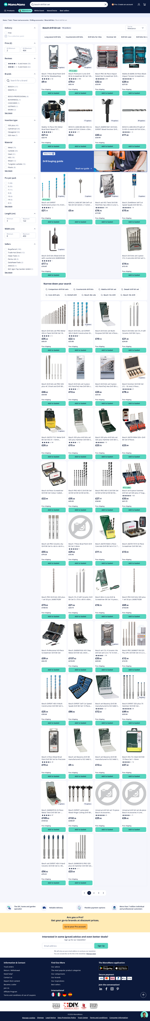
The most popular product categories (66, 970)
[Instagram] (112, 989)
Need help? (8, 974)
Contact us (8, 977)
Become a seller (10, 984)
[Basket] (144, 4)
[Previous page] (84, 893)
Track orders (9, 967)
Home (5, 20)
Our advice (55, 967)
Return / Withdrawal (12, 970)
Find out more (91, 954)
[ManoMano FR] (53, 994)
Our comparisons (58, 974)
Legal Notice (51, 1018)
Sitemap (40, 1018)
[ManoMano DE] (64, 994)
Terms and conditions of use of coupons (20, 995)
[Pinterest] (118, 989)
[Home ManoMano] (15, 4)
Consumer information (118, 1018)
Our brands (55, 977)
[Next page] (103, 893)
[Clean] (105, 4)
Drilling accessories (36, 20)
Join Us (6, 988)
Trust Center (83, 1018)
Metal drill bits (49, 20)
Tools (10, 20)
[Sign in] (138, 4)
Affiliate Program (10, 991)
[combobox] (136, 28)
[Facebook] (106, 989)
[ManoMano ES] (70, 994)
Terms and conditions (99, 1018)
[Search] (32, 4)
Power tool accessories (21, 20)
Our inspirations (57, 981)
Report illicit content (12, 981)
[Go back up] (143, 995)
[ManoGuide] (144, 1015)
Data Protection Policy (67, 1018)
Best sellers (55, 984)
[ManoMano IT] (59, 994)
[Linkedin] (101, 989)
